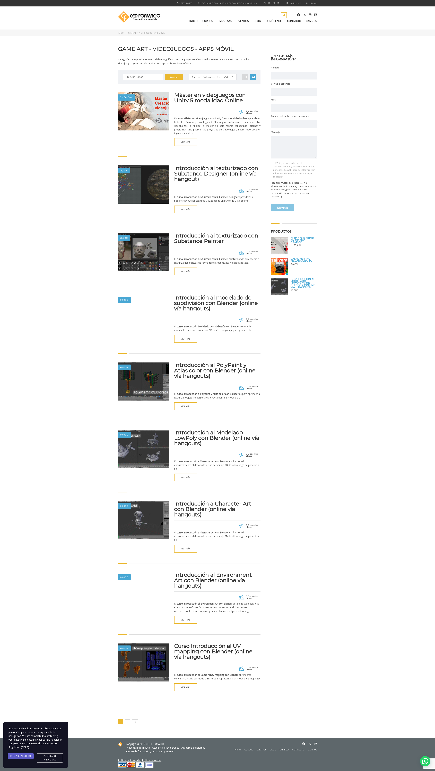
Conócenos (274, 21)
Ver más (185, 142)
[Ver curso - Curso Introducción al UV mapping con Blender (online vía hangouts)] (143, 662)
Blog (257, 21)
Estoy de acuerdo (20, 756)
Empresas (225, 21)
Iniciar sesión (296, 3)
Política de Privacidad (129, 760)
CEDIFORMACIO (155, 744)
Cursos (207, 21)
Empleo (284, 749)
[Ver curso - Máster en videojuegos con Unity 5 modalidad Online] (143, 111)
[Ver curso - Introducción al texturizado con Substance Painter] (143, 252)
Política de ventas (151, 760)
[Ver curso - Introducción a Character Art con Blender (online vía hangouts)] (143, 520)
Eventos (243, 21)
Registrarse (311, 3)
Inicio (193, 21)
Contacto (294, 21)
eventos (261, 749)
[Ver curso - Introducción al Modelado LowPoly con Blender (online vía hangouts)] (143, 449)
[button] (425, 761)
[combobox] (213, 77)
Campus (311, 21)
